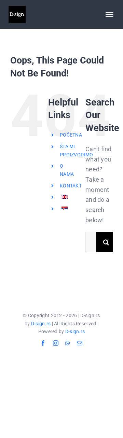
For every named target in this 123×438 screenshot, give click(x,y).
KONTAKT (71, 185)
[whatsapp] (67, 343)
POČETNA (71, 135)
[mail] (79, 343)
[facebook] (43, 343)
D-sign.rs (41, 323)
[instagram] (55, 343)
